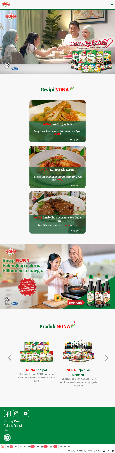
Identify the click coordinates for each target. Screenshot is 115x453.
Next (105, 355)
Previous (9, 355)
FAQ (6, 429)
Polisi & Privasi (13, 425)
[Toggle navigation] (112, 4)
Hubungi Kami (12, 421)
